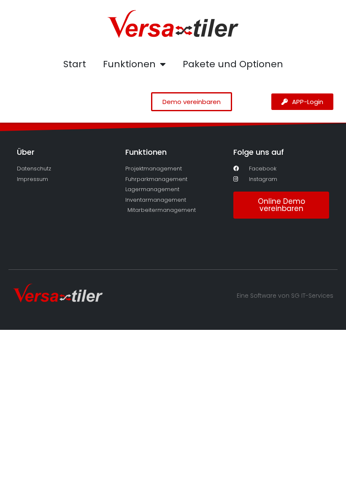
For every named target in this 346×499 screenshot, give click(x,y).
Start (74, 64)
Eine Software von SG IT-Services (285, 295)
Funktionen (129, 64)
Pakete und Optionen (233, 64)
